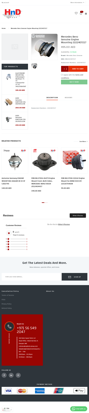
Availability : (65, 51)
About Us (50, 291)
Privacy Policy (6, 304)
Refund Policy (7, 308)
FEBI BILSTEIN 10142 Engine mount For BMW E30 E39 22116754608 (73, 180)
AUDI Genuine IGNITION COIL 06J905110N (20, 118)
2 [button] (45, 202)
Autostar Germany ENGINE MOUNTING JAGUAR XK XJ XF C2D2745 (13, 180)
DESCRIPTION (52, 97)
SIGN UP (77, 277)
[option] (44, 47)
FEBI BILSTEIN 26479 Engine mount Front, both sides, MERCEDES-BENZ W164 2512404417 (43, 182)
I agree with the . (72, 76)
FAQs (3, 299)
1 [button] (43, 202)
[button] (77, 2)
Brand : (63, 55)
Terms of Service (8, 295)
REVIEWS (68, 97)
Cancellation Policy (10, 291)
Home (4, 28)
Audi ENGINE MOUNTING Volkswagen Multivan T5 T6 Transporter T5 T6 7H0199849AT (20, 80)
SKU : (63, 59)
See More (82, 141)
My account (5, 2)
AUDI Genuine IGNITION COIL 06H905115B (20, 100)
